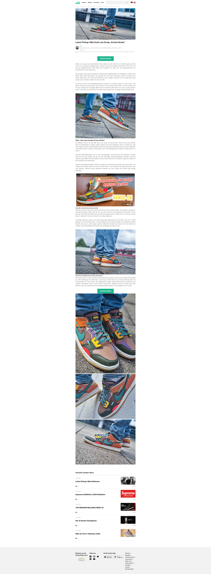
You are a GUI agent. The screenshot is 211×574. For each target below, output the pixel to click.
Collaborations (129, 557)
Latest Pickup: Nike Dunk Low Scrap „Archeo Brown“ (103, 6)
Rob (81, 46)
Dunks (118, 64)
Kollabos (90, 2)
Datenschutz (129, 563)
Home (77, 6)
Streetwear (96, 2)
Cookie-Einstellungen (129, 568)
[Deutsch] (132, 2)
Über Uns (128, 561)
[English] (135, 2)
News (102, 2)
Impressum (128, 559)
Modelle (127, 555)
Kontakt (127, 565)
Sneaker (84, 2)
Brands (127, 553)
